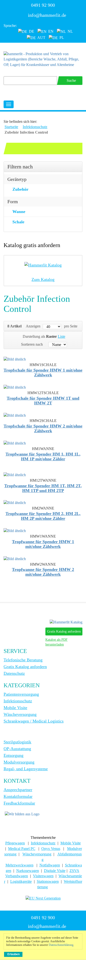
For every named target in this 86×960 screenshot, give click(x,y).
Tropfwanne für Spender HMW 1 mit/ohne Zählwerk (43, 544)
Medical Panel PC (21, 849)
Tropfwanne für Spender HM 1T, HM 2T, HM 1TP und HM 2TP (43, 488)
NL (70, 31)
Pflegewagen (15, 843)
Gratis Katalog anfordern (64, 631)
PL (61, 38)
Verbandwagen (16, 876)
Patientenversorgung (21, 694)
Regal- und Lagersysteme (26, 768)
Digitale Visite (54, 871)
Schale (18, 221)
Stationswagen (48, 881)
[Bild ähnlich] (15, 359)
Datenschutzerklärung (61, 945)
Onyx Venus (50, 849)
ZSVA (74, 871)
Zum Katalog (43, 279)
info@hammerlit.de (47, 15)
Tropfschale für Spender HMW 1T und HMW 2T (43, 400)
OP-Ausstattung (17, 748)
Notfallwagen (49, 865)
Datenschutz (14, 673)
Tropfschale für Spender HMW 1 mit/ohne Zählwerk (43, 372)
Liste (61, 336)
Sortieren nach (32, 344)
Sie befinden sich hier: (20, 121)
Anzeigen (33, 326)
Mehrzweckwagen (19, 865)
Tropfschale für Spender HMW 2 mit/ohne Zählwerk (43, 428)
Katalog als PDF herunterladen (56, 642)
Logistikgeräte (21, 881)
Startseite (11, 127)
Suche (71, 80)
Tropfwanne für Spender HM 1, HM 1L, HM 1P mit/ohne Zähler (43, 456)
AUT (41, 38)
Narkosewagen (27, 871)
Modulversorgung (19, 762)
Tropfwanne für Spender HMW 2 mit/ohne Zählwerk (43, 572)
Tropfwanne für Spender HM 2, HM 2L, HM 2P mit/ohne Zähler (43, 516)
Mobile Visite (15, 707)
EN (50, 31)
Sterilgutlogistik (17, 742)
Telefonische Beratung (23, 660)
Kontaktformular (18, 796)
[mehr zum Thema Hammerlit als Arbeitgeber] (22, 814)
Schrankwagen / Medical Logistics (34, 721)
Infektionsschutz (35, 127)
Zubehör (20, 189)
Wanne (18, 211)
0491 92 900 (43, 5)
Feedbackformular (19, 803)
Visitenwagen (43, 876)
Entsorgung (13, 755)
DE (31, 31)
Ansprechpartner (18, 789)
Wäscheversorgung (20, 714)
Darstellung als (34, 336)
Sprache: (10, 26)
